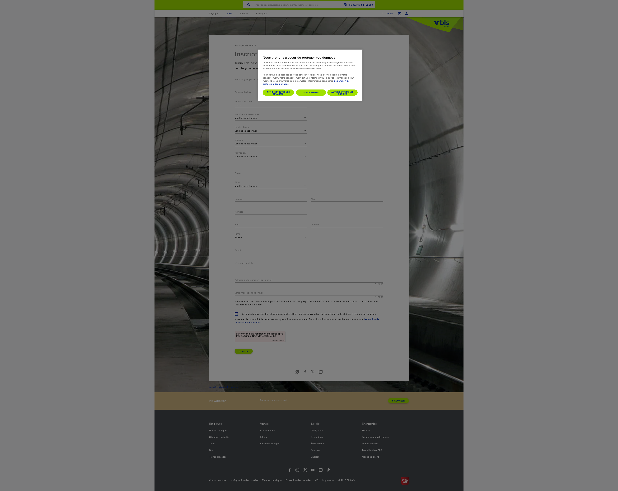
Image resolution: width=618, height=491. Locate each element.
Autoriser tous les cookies (342, 93)
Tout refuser (311, 92)
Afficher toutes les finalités (278, 93)
